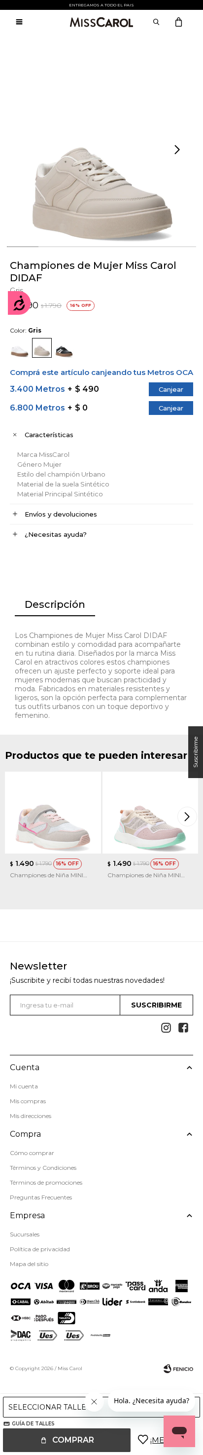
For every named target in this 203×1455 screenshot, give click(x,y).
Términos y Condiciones (43, 1167)
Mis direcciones (30, 1115)
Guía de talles (33, 1423)
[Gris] (42, 348)
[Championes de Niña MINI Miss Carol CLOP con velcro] (53, 813)
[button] (178, 150)
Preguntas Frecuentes (41, 1197)
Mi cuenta (24, 1086)
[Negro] (64, 348)
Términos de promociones (46, 1182)
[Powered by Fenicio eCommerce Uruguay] (178, 1368)
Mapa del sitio (29, 1264)
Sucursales (24, 1234)
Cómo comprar (32, 1153)
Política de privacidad (40, 1249)
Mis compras (28, 1101)
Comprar (73, 1440)
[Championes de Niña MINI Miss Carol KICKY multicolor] (150, 813)
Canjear (171, 389)
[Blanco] (20, 348)
